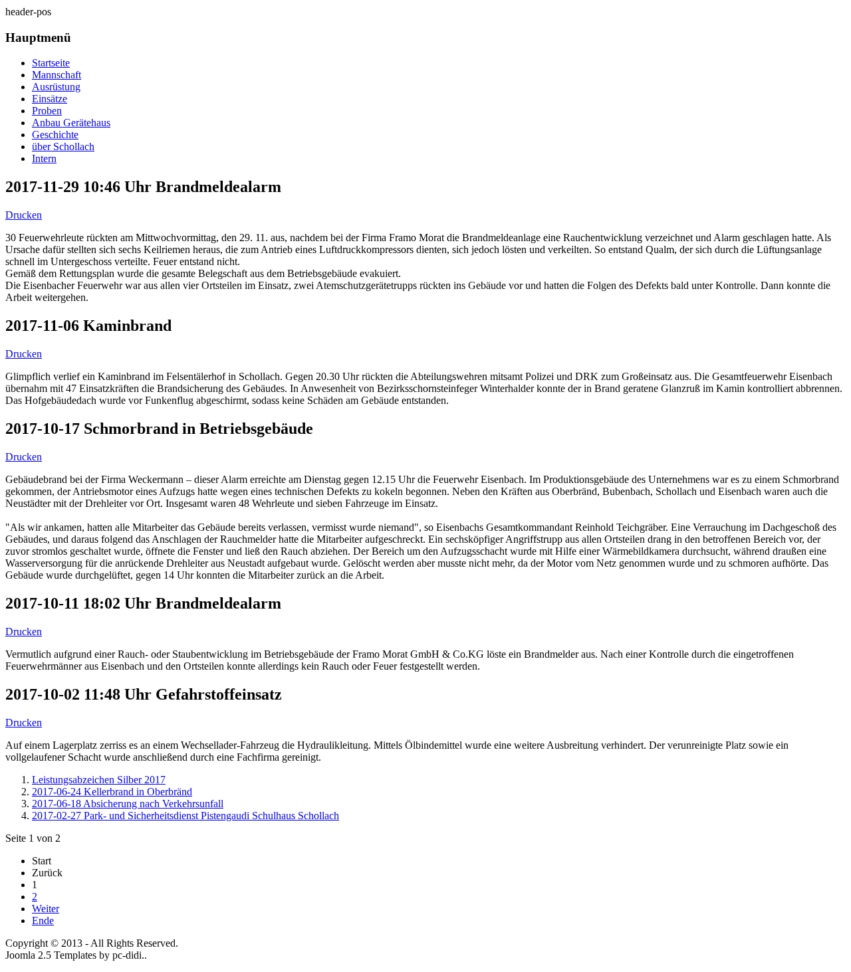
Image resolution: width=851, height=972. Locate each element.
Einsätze (49, 98)
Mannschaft (56, 74)
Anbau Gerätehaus (71, 122)
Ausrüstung (56, 86)
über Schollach (63, 146)
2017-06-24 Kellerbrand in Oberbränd (112, 791)
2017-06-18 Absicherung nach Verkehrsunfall (127, 803)
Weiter (45, 908)
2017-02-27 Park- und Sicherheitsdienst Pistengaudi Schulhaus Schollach (185, 815)
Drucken (23, 215)
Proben (47, 110)
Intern (44, 158)
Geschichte (55, 134)
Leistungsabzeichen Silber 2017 (99, 779)
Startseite (51, 62)
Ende (43, 920)
